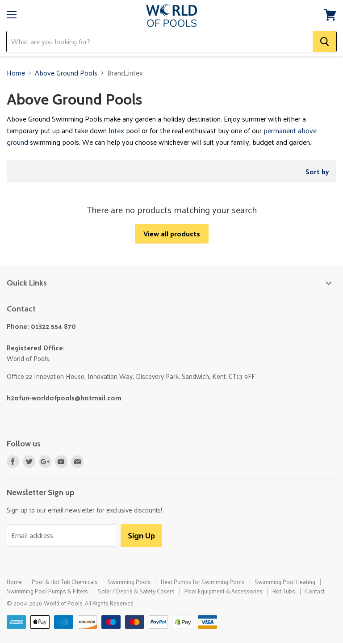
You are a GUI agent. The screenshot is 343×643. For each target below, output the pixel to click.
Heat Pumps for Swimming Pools (203, 581)
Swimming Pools (129, 581)
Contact (315, 591)
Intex (116, 130)
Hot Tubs (283, 591)
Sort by (317, 171)
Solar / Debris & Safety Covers (136, 591)
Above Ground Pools (66, 73)
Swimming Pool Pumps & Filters (47, 591)
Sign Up (141, 535)
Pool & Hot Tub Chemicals (65, 581)
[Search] (324, 41)
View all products (171, 233)
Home (16, 73)
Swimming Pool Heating (285, 581)
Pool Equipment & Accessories (223, 591)
